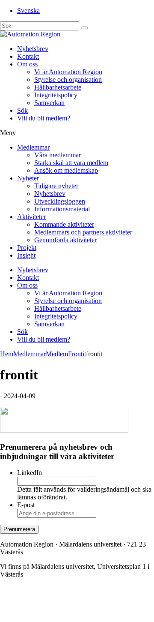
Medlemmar (33, 147)
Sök (22, 110)
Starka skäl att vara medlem (71, 162)
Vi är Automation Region (68, 71)
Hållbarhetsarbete (57, 87)
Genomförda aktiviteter (65, 239)
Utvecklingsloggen (59, 201)
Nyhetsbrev (32, 48)
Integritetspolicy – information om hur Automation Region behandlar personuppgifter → (68, 607)
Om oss (27, 64)
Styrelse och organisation (68, 79)
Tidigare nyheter (56, 185)
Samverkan (49, 102)
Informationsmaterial (62, 209)
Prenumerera (19, 529)
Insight (26, 255)
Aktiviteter (31, 216)
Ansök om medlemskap (66, 170)
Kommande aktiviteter (64, 224)
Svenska (28, 10)
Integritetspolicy (55, 95)
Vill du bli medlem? (43, 118)
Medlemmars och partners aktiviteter (83, 232)
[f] (84, 28)
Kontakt (28, 56)
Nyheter (28, 178)
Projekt (26, 247)
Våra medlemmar (57, 155)
